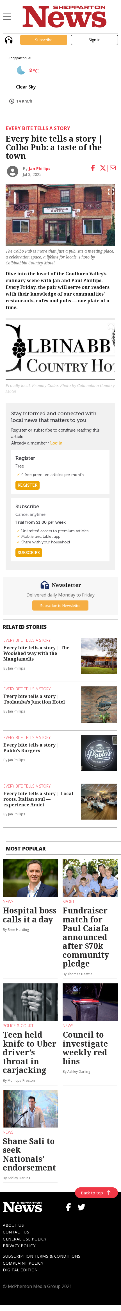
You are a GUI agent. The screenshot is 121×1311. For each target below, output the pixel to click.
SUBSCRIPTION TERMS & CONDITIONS (42, 1256)
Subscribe (43, 39)
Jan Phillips (40, 168)
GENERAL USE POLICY (24, 1239)
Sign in (95, 39)
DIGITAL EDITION (20, 1270)
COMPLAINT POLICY (23, 1263)
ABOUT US (13, 1225)
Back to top (92, 1193)
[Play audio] (8, 39)
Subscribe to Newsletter (60, 605)
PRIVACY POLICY (19, 1245)
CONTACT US (16, 1232)
